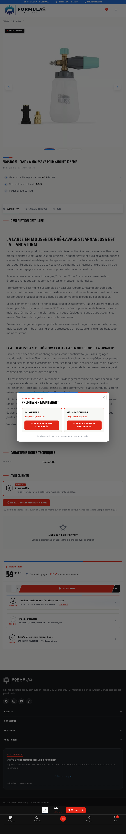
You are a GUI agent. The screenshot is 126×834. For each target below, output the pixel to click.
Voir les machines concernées (84, 425)
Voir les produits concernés (41, 425)
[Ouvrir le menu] (63, 819)
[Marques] (89, 818)
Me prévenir (77, 810)
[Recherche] (36, 818)
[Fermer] (104, 397)
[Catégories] (10, 818)
